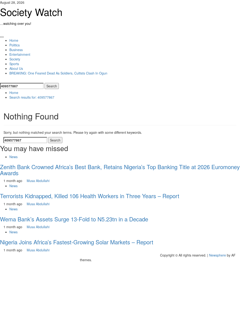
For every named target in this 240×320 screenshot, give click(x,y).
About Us (16, 68)
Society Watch (31, 12)
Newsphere (217, 255)
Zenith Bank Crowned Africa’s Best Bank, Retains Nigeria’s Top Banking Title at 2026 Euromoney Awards (120, 170)
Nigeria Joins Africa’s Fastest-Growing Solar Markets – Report (76, 242)
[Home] (1, 30)
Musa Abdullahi (38, 180)
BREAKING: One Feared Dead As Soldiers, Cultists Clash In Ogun (58, 73)
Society (14, 59)
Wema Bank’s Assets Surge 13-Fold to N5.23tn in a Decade (74, 219)
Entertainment (19, 54)
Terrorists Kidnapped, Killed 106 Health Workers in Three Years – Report (89, 196)
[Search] (1, 80)
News (13, 156)
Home (13, 40)
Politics (14, 45)
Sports (14, 63)
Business (16, 49)
